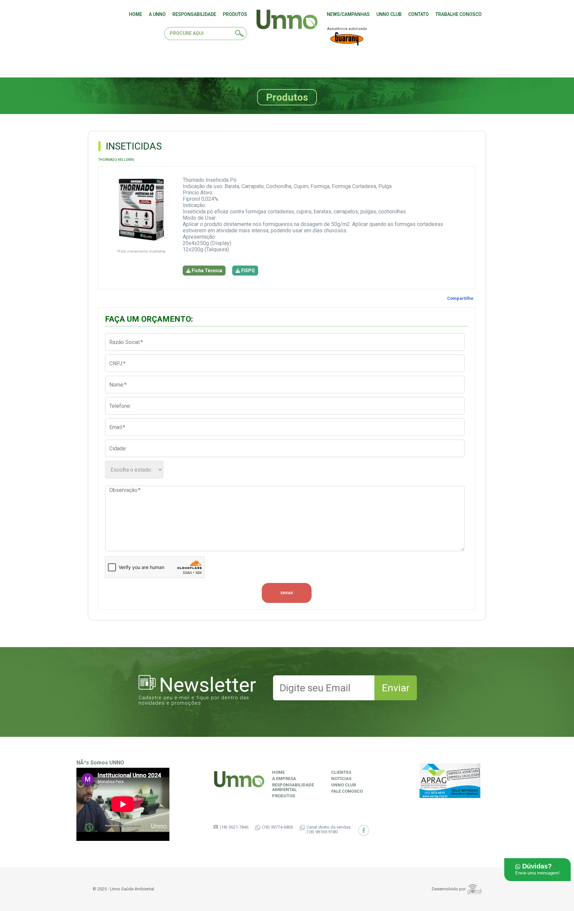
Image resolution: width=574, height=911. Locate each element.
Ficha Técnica (206, 270)
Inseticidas (134, 146)
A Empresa (284, 778)
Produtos (283, 796)
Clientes (341, 772)
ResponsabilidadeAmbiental (293, 787)
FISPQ (247, 270)
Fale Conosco (347, 791)
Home (278, 772)
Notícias (341, 778)
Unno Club (343, 785)
